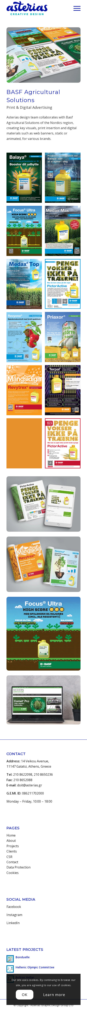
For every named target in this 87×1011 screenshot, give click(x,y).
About (11, 840)
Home (11, 835)
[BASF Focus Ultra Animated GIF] (43, 634)
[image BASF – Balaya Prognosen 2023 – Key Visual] (64, 179)
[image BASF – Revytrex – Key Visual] (25, 391)
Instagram (14, 915)
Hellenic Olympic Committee (35, 967)
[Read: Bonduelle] (10, 958)
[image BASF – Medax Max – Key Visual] (64, 232)
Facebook (13, 906)
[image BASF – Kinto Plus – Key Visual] (25, 444)
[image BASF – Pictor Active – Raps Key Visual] (64, 285)
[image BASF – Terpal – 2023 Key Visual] (64, 391)
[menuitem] (75, 8)
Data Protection (18, 867)
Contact (12, 862)
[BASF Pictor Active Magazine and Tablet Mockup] (43, 504)
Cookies (12, 872)
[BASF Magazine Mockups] (43, 55)
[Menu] (75, 8)
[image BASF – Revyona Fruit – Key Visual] (25, 338)
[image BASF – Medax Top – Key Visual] (25, 285)
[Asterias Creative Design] (36, 8)
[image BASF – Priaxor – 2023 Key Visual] (64, 338)
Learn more (54, 994)
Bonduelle (23, 957)
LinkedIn (13, 923)
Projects (12, 846)
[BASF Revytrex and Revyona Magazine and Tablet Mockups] (43, 564)
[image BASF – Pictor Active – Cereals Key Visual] (64, 444)
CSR (9, 857)
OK (24, 994)
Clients (11, 851)
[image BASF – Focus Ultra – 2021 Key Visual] (25, 232)
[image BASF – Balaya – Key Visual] (25, 179)
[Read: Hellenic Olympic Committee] (10, 969)
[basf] (43, 700)
